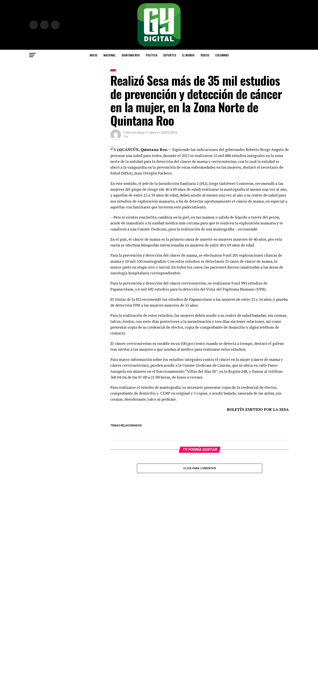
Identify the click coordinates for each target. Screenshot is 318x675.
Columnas (222, 55)
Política (151, 55)
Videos (205, 55)
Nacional (109, 55)
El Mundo (188, 55)
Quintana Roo (131, 55)
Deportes (169, 55)
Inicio (93, 55)
